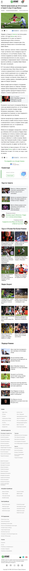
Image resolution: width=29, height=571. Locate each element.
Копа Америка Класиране (20, 441)
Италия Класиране (5, 443)
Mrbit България (5, 506)
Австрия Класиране (18, 448)
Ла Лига (4, 422)
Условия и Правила (5, 548)
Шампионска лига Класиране (20, 435)
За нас (2, 544)
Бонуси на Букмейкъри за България (9, 525)
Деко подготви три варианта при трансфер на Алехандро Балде (18, 351)
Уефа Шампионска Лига (22, 416)
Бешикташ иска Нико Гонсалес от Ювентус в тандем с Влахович (21, 258)
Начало (2, 10)
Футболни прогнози (5, 531)
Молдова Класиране (5, 475)
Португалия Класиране (6, 453)
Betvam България (6, 504)
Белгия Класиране (18, 450)
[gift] (22, 2)
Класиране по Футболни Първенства (9, 533)
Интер (10, 149)
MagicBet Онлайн (6, 508)
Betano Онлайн (5, 491)
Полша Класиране (5, 479)
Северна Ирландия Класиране (5, 484)
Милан (12, 36)
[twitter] (18, 565)
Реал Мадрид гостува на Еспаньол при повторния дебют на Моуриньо (17, 392)
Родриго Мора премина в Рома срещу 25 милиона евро (21, 243)
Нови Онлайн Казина (5, 529)
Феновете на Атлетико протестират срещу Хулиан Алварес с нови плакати (18, 376)
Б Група (4, 414)
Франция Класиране (5, 445)
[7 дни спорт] (14, 1)
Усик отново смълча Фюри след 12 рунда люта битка (20, 335)
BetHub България (6, 510)
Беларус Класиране (18, 452)
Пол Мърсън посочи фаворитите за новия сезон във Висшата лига (19, 401)
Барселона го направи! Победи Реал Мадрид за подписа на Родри (21, 276)
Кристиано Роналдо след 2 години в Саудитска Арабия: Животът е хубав (6, 336)
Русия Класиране (4, 451)
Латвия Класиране (5, 469)
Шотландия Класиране (5, 449)
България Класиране (5, 435)
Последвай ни (16, 30)
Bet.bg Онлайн (20, 495)
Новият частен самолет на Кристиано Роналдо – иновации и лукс (21, 300)
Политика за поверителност (7, 546)
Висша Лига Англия (6, 420)
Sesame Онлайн (20, 491)
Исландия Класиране (5, 463)
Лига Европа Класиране (19, 437)
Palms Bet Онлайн (6, 495)
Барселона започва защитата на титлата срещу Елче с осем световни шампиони (19, 384)
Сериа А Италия (5, 424)
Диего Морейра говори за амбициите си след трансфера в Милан (7, 243)
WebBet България (20, 510)
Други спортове (20, 424)
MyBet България (20, 512)
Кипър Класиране (4, 467)
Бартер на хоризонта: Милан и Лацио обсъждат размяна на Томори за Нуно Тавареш (19, 199)
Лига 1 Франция (20, 414)
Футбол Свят (19, 412)
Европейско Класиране (19, 439)
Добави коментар (23, 30)
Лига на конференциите (22, 420)
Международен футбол (22, 422)
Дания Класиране (4, 460)
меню (2, 2)
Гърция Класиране (18, 457)
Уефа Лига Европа (21, 418)
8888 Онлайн (19, 493)
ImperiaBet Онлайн (21, 508)
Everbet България (20, 504)
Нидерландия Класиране (6, 447)
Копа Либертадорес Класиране (21, 443)
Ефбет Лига (4, 412)
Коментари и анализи (21, 426)
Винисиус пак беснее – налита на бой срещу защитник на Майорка (21, 318)
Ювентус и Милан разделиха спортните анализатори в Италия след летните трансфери (18, 191)
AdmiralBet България (21, 506)
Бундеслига (5, 426)
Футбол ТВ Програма (5, 536)
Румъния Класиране (5, 481)
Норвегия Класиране (5, 477)
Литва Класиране (4, 471)
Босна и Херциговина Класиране (19, 455)
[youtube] (10, 565)
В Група (4, 416)
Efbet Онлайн (5, 493)
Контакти (3, 542)
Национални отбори (6, 418)
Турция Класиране (5, 455)
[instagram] (14, 565)
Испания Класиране (5, 441)
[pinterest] (22, 565)
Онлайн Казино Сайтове (6, 527)
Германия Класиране (5, 439)
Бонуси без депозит (5, 521)
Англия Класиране (5, 437)
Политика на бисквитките (6, 550)
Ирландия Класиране (5, 465)
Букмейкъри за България (6, 523)
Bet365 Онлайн (5, 497)
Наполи (15, 34)
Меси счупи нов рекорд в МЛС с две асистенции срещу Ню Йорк (7, 318)
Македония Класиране (5, 473)
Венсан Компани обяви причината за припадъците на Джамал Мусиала (19, 359)
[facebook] (6, 565)
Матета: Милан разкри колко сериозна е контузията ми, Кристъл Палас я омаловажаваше (18, 207)
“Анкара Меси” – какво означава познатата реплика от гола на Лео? (7, 301)
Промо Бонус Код (5, 519)
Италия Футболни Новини (11, 10)
